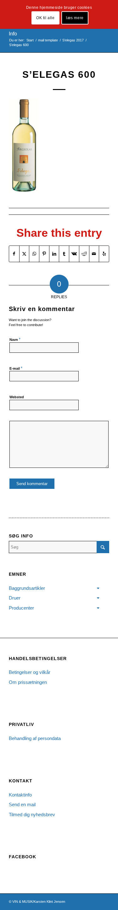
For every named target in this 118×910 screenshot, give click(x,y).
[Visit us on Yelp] (104, 254)
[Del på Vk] (74, 254)
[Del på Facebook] (14, 254)
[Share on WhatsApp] (34, 254)
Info (13, 33)
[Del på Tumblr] (64, 254)
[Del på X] (24, 254)
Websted (16, 397)
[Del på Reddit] (84, 254)
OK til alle (45, 18)
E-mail (15, 368)
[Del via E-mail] (94, 254)
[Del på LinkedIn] (54, 254)
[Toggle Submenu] (98, 588)
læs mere (75, 18)
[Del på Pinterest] (44, 254)
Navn (14, 339)
